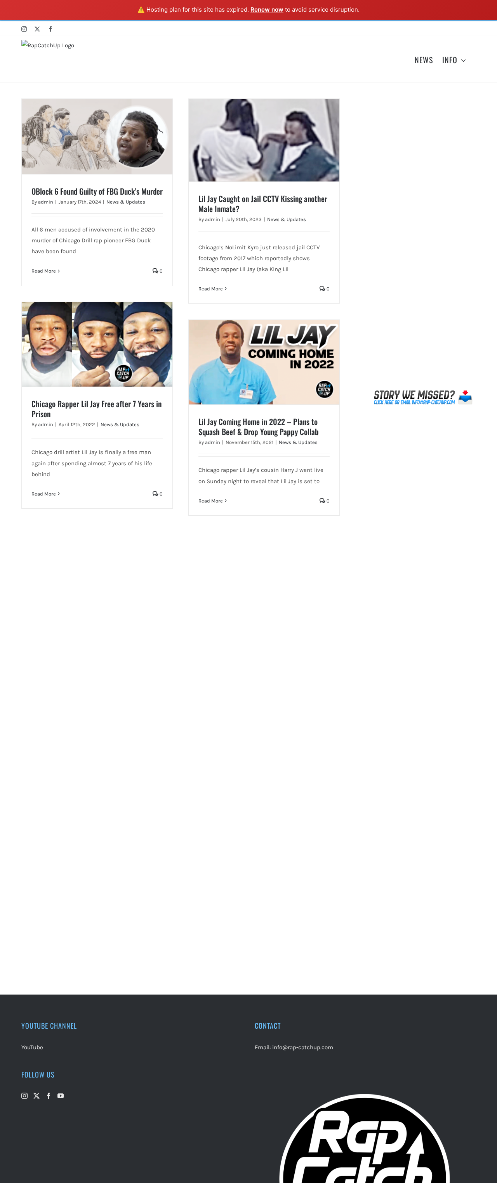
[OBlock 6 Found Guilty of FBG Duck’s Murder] (97, 136)
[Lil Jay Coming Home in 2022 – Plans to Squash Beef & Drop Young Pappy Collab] (264, 362)
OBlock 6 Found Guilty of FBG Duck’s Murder (97, 191)
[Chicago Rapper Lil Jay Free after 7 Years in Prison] (97, 344)
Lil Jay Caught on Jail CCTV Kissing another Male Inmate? (262, 203)
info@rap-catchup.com (302, 1047)
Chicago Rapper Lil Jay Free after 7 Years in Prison (96, 409)
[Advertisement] (423, 242)
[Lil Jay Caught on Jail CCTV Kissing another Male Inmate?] (264, 140)
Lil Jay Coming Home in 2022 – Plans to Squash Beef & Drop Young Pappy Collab (258, 426)
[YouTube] (60, 1096)
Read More (43, 271)
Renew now (266, 9)
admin (45, 202)
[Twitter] (36, 1096)
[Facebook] (48, 1096)
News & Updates (125, 202)
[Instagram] (24, 1096)
